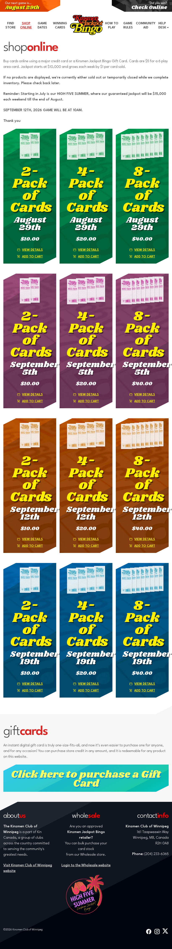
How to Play (111, 25)
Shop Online (26, 25)
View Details (32, 250)
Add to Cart (32, 256)
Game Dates (42, 25)
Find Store (10, 25)
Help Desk (162, 25)
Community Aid (145, 25)
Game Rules (128, 25)
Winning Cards (60, 25)
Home (86, 25)
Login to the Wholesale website (86, 865)
